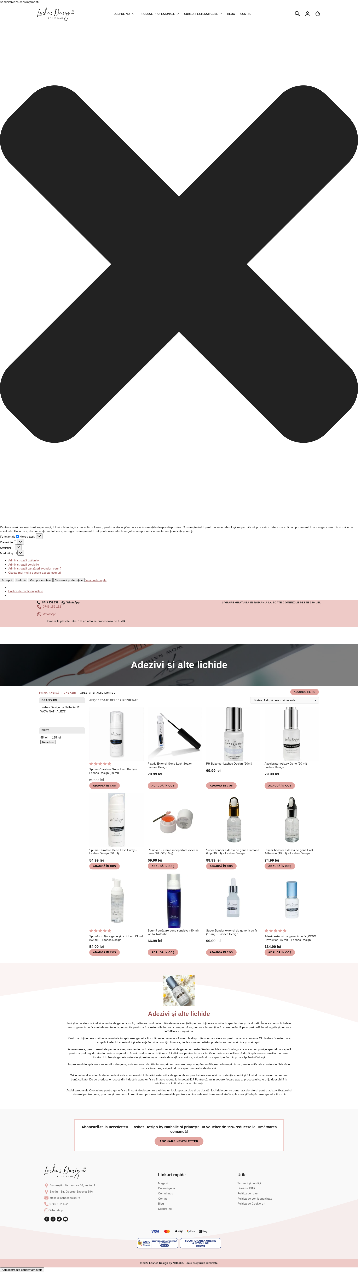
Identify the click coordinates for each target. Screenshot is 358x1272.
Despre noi (165, 1208)
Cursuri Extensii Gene (201, 14)
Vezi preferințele (40, 580)
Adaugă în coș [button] (104, 785)
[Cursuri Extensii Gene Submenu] (221, 14)
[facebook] (46, 1219)
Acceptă (7, 580)
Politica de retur (247, 1193)
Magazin (70, 693)
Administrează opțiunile (23, 560)
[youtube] (65, 1219)
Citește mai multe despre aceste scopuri (34, 572)
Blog (231, 14)
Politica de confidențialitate (25, 591)
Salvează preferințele (69, 580)
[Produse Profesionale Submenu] (178, 14)
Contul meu (165, 1193)
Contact (246, 14)
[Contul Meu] (307, 14)
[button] (179, 264)
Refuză (21, 580)
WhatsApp (56, 1210)
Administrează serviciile (23, 564)
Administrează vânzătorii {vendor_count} (34, 568)
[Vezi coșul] (318, 14)
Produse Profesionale (157, 14)
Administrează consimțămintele (22, 1269)
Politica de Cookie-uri (251, 1203)
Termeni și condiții (249, 1183)
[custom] (59, 1219)
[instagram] (53, 1219)
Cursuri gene (166, 1188)
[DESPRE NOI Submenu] (134, 14)
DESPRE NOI (122, 14)
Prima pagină (49, 693)
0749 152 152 (59, 1204)
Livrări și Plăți (246, 1188)
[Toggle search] (297, 14)
